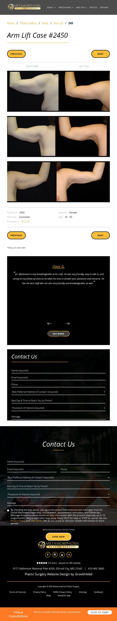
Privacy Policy (18, 520)
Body (45, 23)
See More (58, 333)
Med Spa (80, 7)
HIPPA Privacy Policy (62, 592)
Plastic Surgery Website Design (47, 574)
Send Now (58, 536)
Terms (71, 530)
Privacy (65, 530)
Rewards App (64, 595)
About (50, 7)
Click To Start (100, 612)
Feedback (98, 592)
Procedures (65, 7)
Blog (49, 595)
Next (101, 54)
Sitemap (83, 592)
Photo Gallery (28, 23)
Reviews (104, 7)
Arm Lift (58, 23)
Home (11, 23)
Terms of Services (17, 592)
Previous (16, 54)
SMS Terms (36, 520)
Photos (93, 7)
